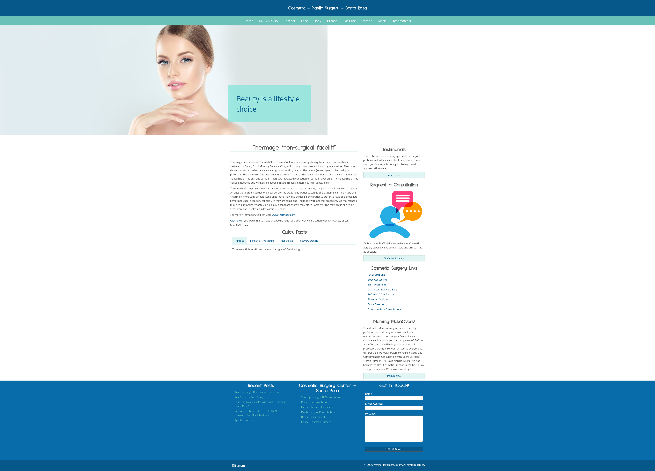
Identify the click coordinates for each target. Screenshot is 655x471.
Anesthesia (286, 241)
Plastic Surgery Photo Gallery (318, 412)
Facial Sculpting (376, 275)
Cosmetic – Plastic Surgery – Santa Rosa (327, 8)
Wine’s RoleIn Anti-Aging (249, 397)
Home (248, 20)
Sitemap (238, 465)
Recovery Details (308, 241)
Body (317, 20)
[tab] (239, 241)
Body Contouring (377, 279)
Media (382, 20)
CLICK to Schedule (394, 258)
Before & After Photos (381, 294)
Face (304, 20)
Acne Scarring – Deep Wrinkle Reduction (257, 392)
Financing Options (378, 299)
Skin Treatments (377, 284)
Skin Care (349, 20)
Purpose (239, 241)
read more (394, 175)
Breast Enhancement (313, 417)
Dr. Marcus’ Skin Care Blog (382, 289)
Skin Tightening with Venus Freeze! (321, 397)
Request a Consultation (314, 402)
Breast (332, 20)
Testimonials (401, 20)
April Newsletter (244, 420)
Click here (235, 220)
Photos (367, 20)
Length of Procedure (262, 241)
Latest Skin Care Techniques (317, 407)
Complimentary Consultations (385, 309)
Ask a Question (376, 304)
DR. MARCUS (268, 20)
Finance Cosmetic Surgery (316, 422)
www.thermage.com (283, 215)
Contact (289, 20)
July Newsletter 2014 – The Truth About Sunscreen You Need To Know (258, 413)
